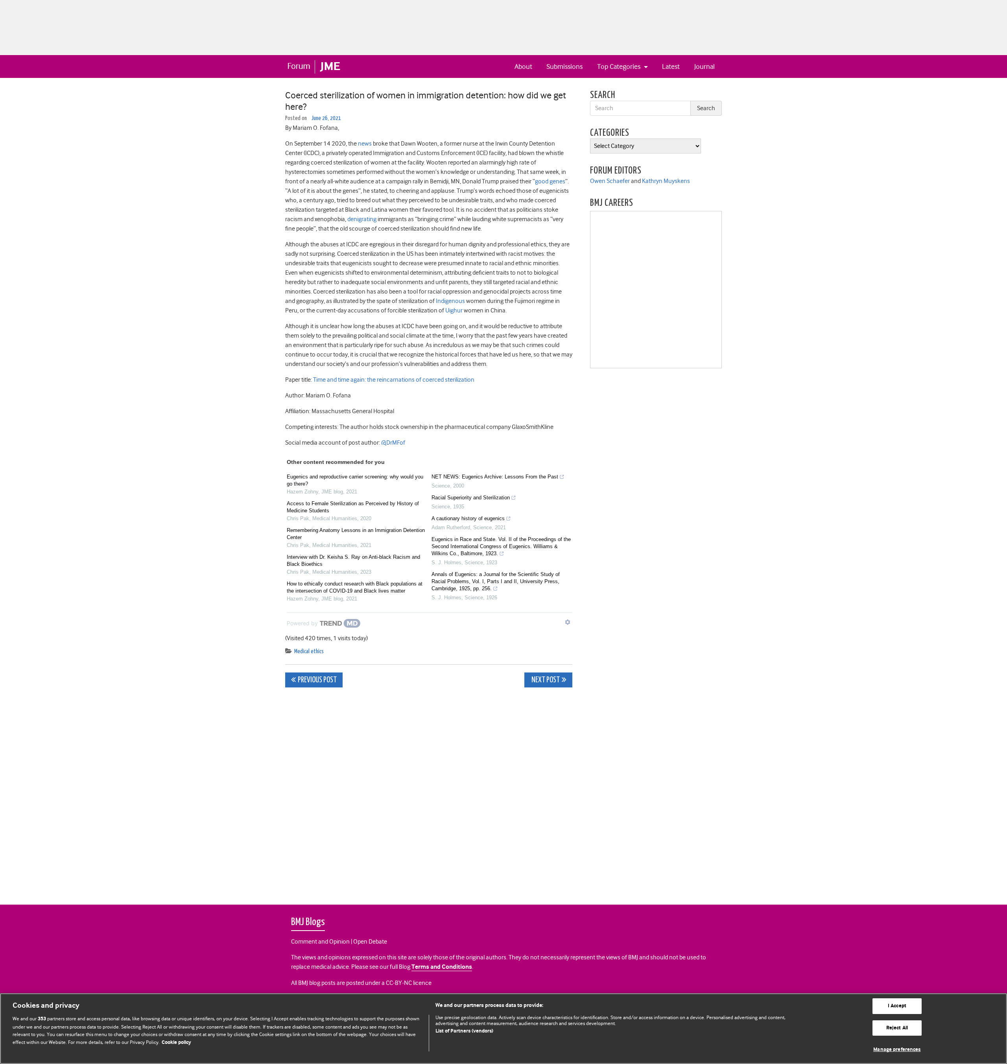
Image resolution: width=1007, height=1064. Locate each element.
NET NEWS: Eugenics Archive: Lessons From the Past (495, 477)
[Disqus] (428, 791)
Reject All (897, 1028)
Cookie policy (176, 1043)
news (365, 143)
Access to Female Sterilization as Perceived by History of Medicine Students (353, 507)
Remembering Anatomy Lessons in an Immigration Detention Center (356, 533)
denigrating (361, 219)
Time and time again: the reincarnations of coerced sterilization (393, 379)
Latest (671, 66)
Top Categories (619, 66)
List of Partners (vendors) (464, 1031)
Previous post (317, 680)
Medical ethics (309, 651)
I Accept (897, 1006)
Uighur (454, 310)
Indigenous (450, 301)
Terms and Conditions (441, 967)
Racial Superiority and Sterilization (471, 498)
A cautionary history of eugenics (468, 518)
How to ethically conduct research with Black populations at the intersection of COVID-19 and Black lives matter (354, 587)
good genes (550, 181)
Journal (704, 66)
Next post (545, 680)
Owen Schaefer (610, 181)
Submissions (564, 66)
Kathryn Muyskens (666, 181)
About (523, 66)
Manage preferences (896, 1050)
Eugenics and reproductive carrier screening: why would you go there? (355, 480)
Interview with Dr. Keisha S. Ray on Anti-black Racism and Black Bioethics (353, 560)
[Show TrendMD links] (567, 622)
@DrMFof (393, 442)
